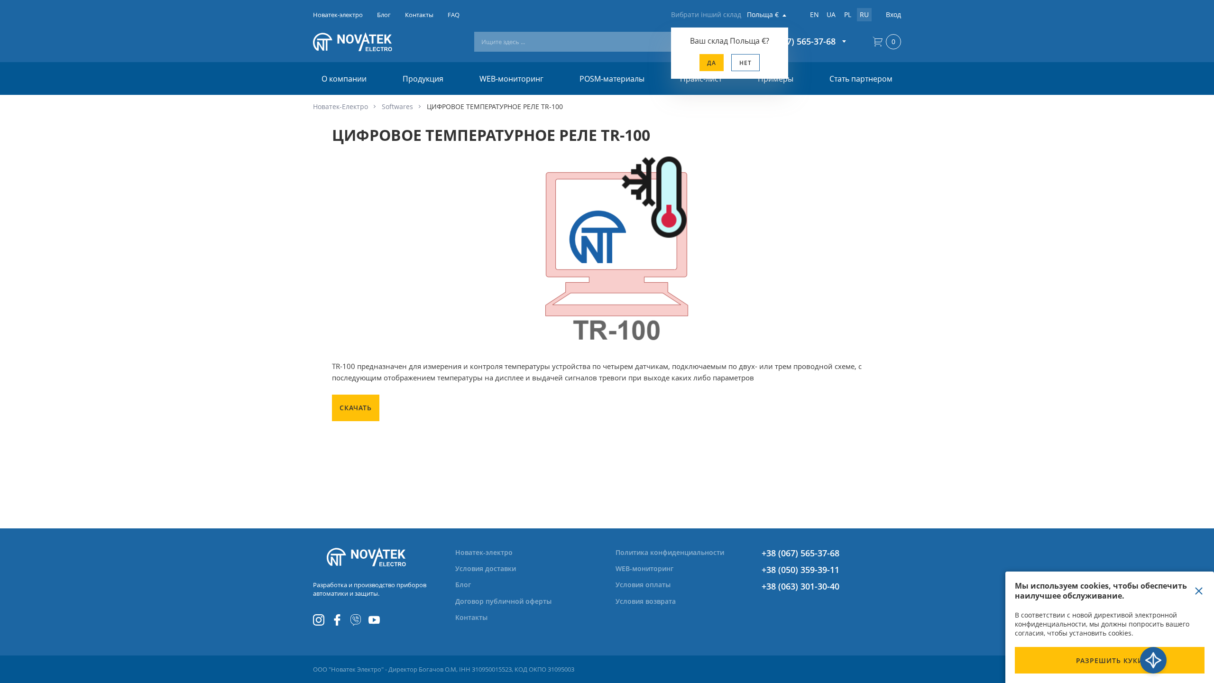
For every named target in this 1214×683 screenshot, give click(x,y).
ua (831, 14)
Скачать (356, 407)
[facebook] (337, 620)
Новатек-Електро (340, 106)
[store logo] (366, 41)
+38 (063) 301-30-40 (800, 586)
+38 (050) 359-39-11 (800, 569)
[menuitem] (489, 552)
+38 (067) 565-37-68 (800, 553)
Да (711, 63)
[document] (1109, 627)
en (814, 14)
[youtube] (374, 620)
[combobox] (598, 42)
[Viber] (355, 620)
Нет (745, 63)
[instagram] (318, 620)
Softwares (397, 106)
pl (847, 14)
